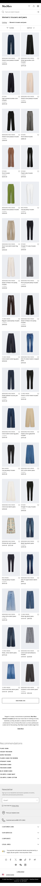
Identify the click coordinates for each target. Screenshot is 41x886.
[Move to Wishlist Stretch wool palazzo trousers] (19, 59)
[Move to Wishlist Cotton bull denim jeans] (19, 505)
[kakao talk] (16, 865)
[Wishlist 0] (29, 6)
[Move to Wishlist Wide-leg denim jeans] (38, 615)
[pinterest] (30, 860)
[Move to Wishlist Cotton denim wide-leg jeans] (19, 357)
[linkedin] (25, 865)
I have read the (11, 805)
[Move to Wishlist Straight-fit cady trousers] (38, 244)
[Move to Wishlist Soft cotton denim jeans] (38, 469)
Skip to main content (7, 1)
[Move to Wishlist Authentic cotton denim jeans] (38, 688)
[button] (10, 28)
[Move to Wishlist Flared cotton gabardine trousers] (38, 432)
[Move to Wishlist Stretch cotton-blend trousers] (38, 394)
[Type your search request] (38, 12)
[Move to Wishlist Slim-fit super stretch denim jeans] (38, 578)
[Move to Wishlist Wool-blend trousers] (38, 135)
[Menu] (38, 6)
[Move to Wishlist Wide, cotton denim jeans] (19, 651)
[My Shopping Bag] (34, 6)
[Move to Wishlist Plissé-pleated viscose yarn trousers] (19, 394)
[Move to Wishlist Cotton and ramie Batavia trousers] (38, 651)
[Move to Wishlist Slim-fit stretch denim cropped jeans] (38, 357)
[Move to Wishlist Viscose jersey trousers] (38, 208)
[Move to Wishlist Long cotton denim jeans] (19, 615)
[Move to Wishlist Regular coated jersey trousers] (19, 319)
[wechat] (20, 865)
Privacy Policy (15, 805)
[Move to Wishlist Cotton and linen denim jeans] (19, 688)
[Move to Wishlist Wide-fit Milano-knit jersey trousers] (19, 281)
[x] (16, 860)
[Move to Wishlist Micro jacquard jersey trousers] (38, 281)
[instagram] (6, 860)
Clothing (4, 22)
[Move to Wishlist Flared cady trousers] (38, 171)
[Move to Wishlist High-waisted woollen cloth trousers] (19, 97)
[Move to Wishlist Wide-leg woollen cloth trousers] (38, 59)
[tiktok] (25, 860)
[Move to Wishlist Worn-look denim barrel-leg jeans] (19, 244)
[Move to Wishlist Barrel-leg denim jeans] (38, 542)
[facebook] (11, 860)
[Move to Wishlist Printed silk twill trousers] (19, 542)
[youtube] (20, 860)
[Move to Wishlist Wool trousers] (19, 171)
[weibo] (35, 860)
